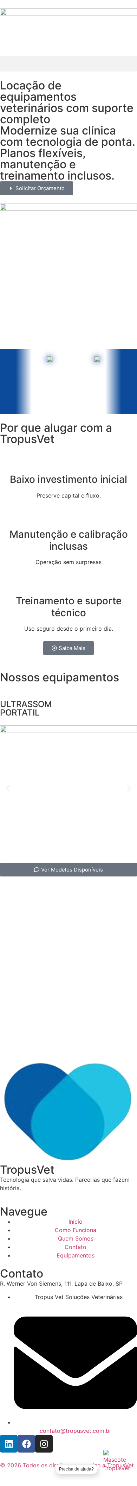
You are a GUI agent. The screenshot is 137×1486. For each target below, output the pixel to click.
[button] (68, 63)
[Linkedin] (9, 1444)
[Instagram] (44, 1444)
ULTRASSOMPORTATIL (26, 708)
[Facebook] (26, 1444)
